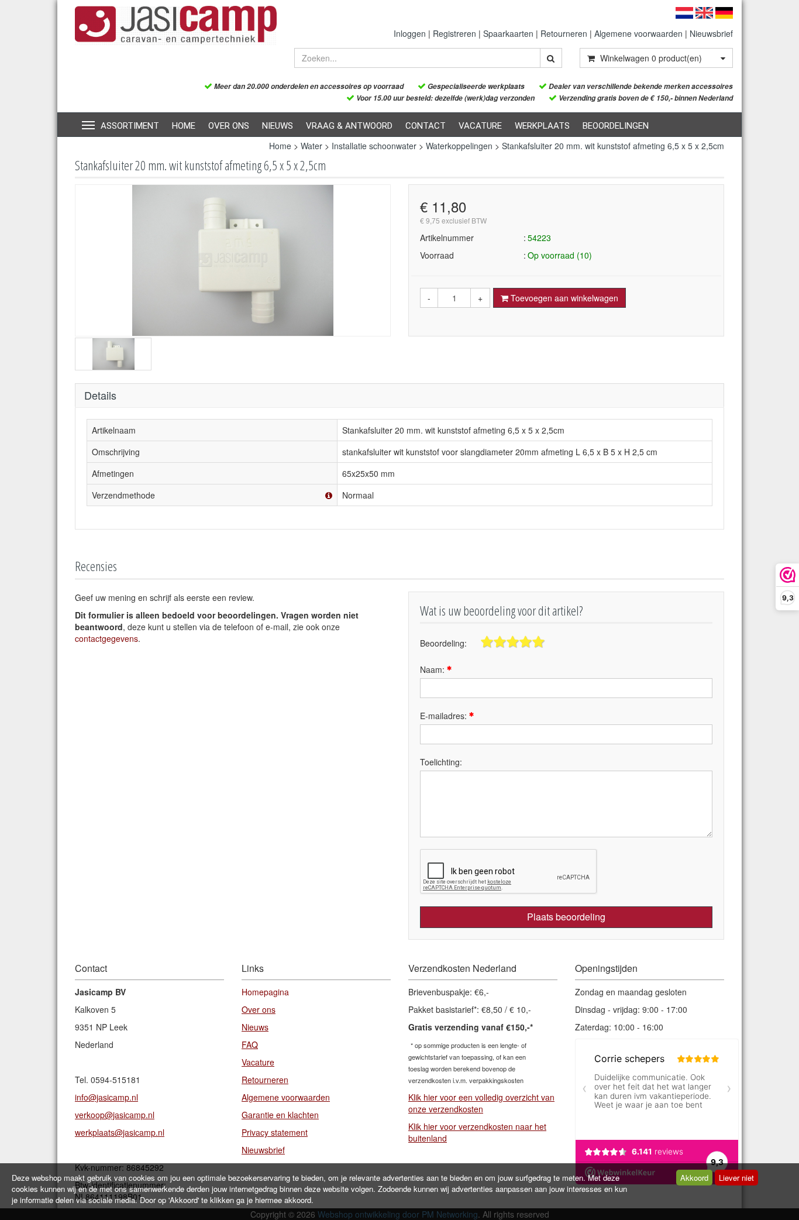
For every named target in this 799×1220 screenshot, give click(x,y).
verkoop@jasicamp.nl (114, 1115)
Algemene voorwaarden (638, 33)
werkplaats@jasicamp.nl (119, 1132)
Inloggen (410, 33)
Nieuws (277, 126)
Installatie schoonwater (374, 146)
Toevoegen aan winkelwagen (563, 298)
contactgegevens (106, 638)
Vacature (480, 126)
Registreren (454, 33)
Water (311, 146)
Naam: (433, 669)
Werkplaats (542, 126)
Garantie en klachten (280, 1115)
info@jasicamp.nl (106, 1097)
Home (183, 126)
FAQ (250, 1044)
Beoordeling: (443, 643)
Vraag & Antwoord (349, 126)
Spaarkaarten (508, 33)
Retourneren (563, 33)
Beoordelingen (616, 126)
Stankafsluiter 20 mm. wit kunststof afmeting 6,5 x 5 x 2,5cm (613, 146)
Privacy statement (275, 1132)
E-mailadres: (444, 715)
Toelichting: (441, 762)
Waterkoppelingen (459, 146)
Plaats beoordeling (566, 916)
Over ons (228, 126)
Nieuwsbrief (711, 33)
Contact (425, 126)
